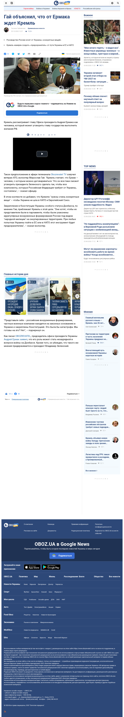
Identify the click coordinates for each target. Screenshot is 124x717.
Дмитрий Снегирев (92, 431)
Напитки (36, 615)
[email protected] (31, 699)
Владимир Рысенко (92, 414)
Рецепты (27, 615)
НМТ (63, 599)
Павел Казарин (91, 359)
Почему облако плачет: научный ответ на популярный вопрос (96, 99)
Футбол (26, 592)
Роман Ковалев (91, 463)
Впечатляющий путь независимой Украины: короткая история (96, 353)
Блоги (81, 576)
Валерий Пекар (91, 343)
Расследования (71, 576)
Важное (88, 15)
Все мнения (91, 471)
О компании (28, 524)
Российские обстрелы (92, 9)
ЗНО (58, 599)
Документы (52, 531)
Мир (36, 576)
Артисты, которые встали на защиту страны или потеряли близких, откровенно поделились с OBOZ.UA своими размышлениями (101, 60)
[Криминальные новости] (42, 400)
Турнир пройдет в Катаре (94, 85)
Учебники (32, 599)
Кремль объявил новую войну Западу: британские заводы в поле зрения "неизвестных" (98, 441)
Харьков (33, 584)
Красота (43, 638)
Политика (23, 576)
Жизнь (52, 576)
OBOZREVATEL (23, 336)
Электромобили (40, 607)
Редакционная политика (20, 399)
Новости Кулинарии (48, 615)
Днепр (50, 584)
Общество (98, 576)
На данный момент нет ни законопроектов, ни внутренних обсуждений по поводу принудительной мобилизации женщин (101, 236)
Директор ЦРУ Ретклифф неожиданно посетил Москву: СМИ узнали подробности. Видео (102, 202)
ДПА (52, 599)
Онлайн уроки (43, 599)
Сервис (58, 607)
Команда (51, 524)
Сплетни (34, 638)
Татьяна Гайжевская (18, 28)
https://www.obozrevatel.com (84, 648)
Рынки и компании (31, 622)
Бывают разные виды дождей (96, 106)
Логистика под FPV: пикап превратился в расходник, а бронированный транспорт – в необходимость (97, 457)
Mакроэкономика (46, 622)
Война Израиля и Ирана (61, 9)
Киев (25, 584)
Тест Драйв (28, 607)
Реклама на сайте (30, 531)
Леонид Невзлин (91, 447)
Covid (53, 630)
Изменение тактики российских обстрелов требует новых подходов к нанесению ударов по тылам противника (98, 425)
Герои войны (28, 9)
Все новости (114, 576)
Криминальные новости (36, 28)
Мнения (88, 311)
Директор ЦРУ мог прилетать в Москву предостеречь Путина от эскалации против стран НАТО (101, 211)
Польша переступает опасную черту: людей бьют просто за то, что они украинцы (96, 408)
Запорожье (42, 584)
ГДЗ (25, 599)
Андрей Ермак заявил (15, 339)
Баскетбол (35, 592)
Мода (50, 638)
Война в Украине (43, 9)
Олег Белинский (91, 327)
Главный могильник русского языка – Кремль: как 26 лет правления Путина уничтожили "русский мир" (95, 320)
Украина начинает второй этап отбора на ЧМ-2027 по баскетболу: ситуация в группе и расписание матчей (96, 77)
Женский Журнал (60, 638)
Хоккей (44, 592)
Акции (51, 607)
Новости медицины (31, 630)
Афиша (26, 638)
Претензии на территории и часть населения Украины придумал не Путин (97, 337)
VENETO (77, 9)
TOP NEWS (90, 166)
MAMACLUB (45, 630)
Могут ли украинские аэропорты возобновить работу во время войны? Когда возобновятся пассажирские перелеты (100, 252)
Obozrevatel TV (58, 174)
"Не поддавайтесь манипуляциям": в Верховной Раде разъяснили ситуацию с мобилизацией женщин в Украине (102, 227)
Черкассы (59, 584)
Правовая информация (79, 524)
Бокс (50, 592)
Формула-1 (58, 592)
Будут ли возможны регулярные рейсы (99, 258)
